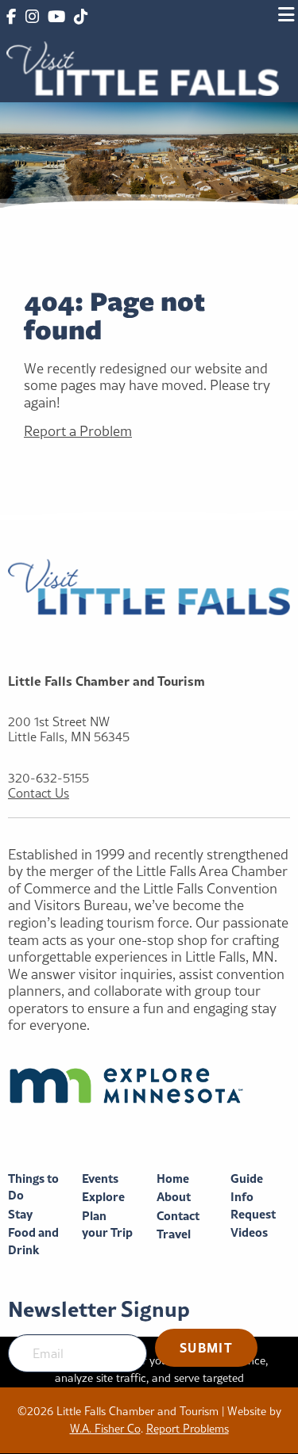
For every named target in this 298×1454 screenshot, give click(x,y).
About (174, 1196)
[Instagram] (31, 17)
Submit (206, 1347)
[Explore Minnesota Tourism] (149, 1085)
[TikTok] (81, 17)
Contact (178, 1215)
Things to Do (33, 1187)
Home (173, 1178)
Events (100, 1178)
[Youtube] (56, 17)
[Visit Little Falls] (142, 67)
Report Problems (187, 1429)
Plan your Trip (107, 1224)
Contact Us (38, 793)
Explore (103, 1196)
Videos (249, 1232)
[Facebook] (11, 17)
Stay (20, 1214)
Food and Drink (33, 1241)
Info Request (253, 1205)
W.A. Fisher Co (105, 1429)
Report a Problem (78, 431)
